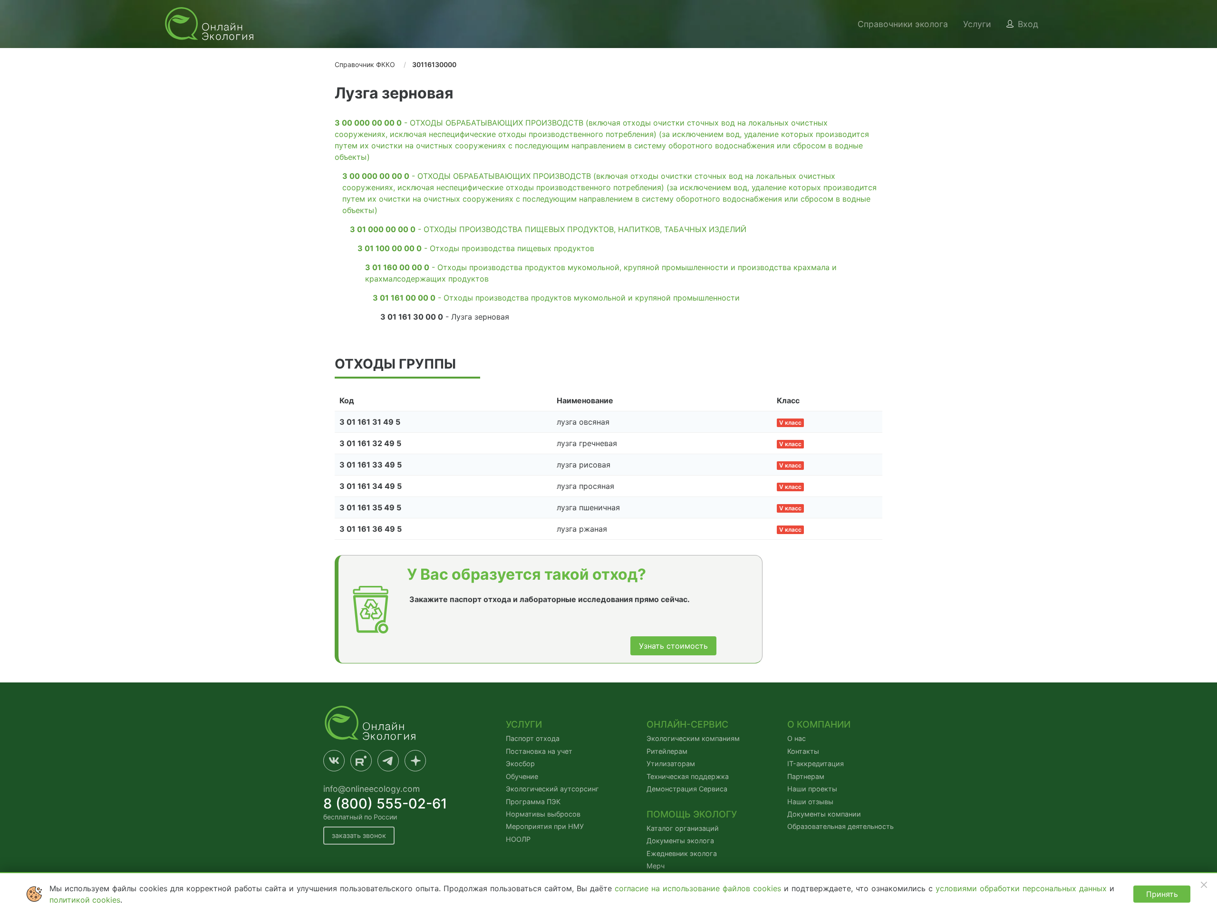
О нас (796, 738)
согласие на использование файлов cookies (699, 888)
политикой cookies (84, 900)
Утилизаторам (671, 763)
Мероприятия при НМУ (545, 826)
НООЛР (518, 839)
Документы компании (824, 814)
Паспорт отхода (533, 738)
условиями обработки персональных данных (1023, 888)
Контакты (803, 751)
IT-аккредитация (815, 763)
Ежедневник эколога (682, 853)
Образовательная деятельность (840, 826)
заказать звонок (359, 835)
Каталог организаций (683, 828)
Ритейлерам (667, 751)
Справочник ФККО (365, 64)
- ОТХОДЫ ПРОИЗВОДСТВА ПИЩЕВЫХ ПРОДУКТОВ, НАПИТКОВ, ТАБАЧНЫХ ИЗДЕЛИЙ (548, 229)
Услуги (977, 24)
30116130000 (434, 64)
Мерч (656, 866)
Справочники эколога (903, 24)
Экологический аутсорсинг (552, 789)
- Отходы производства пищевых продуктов (475, 248)
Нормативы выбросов (543, 814)
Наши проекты (812, 789)
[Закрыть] (1203, 884)
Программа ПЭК (533, 802)
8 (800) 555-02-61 (385, 803)
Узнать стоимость (673, 646)
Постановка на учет (539, 751)
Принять (1162, 894)
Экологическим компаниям (693, 738)
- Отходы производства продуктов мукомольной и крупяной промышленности (556, 297)
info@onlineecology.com (371, 789)
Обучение (522, 776)
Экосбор (520, 763)
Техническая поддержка (688, 776)
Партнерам (805, 776)
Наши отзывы (810, 802)
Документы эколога (680, 841)
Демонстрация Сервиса (687, 789)
